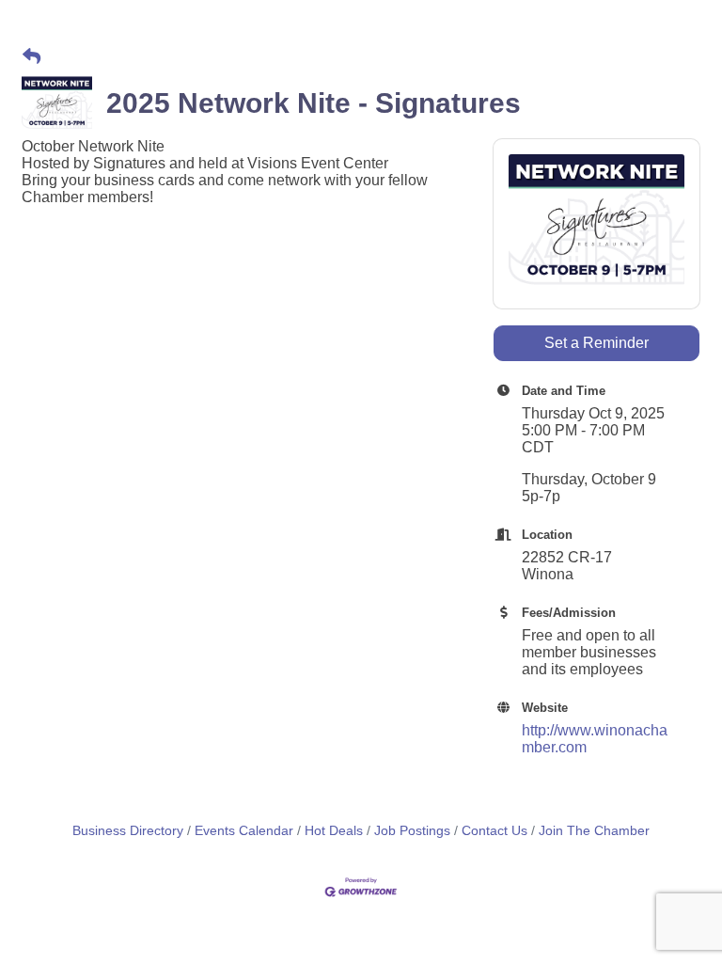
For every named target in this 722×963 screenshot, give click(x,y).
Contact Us (494, 831)
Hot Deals (334, 831)
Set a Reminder (596, 343)
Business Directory (127, 831)
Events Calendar (244, 831)
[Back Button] (31, 57)
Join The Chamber (594, 831)
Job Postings (412, 831)
